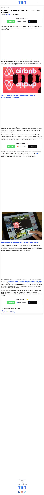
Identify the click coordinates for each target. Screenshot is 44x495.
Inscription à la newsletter (22, 479)
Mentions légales (22, 482)
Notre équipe (22, 481)
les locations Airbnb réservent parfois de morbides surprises (18, 60)
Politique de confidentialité (22, 484)
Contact (22, 480)
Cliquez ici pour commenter (9, 311)
